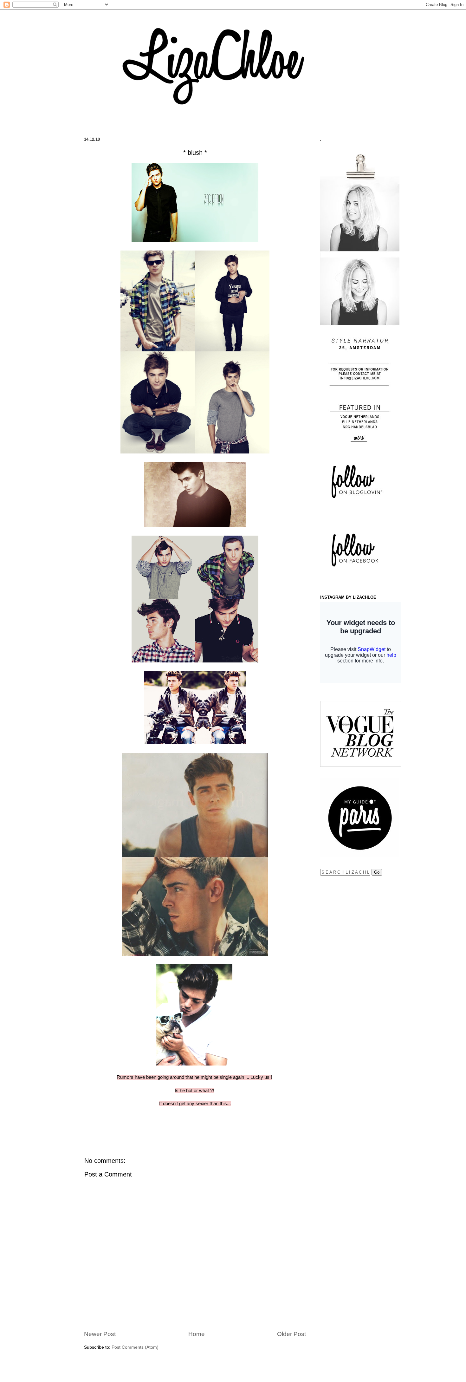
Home (196, 1334)
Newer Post (100, 1334)
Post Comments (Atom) (135, 1347)
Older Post (291, 1334)
